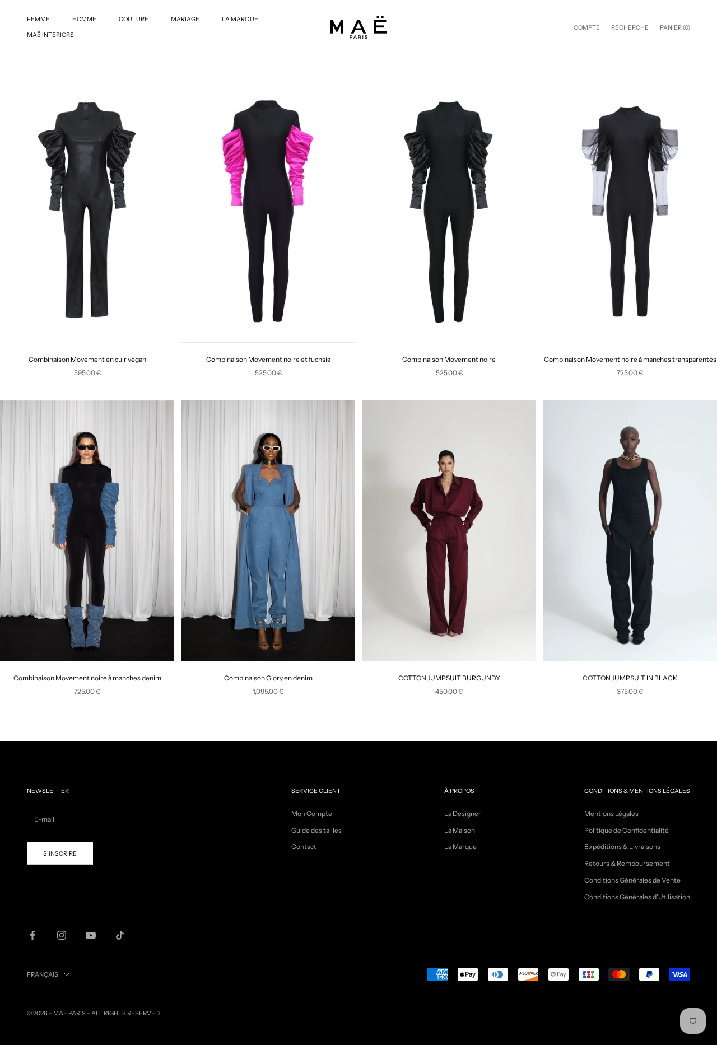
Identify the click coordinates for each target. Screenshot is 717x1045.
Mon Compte (311, 813)
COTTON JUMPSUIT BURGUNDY (449, 678)
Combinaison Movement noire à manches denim (87, 678)
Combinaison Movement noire (449, 359)
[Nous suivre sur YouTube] (90, 935)
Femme (38, 19)
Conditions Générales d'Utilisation (637, 897)
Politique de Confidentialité (626, 830)
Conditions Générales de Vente (632, 880)
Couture (133, 19)
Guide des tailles (316, 830)
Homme (84, 19)
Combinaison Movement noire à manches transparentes (630, 359)
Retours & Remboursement (627, 863)
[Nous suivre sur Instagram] (61, 935)
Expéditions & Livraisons (622, 846)
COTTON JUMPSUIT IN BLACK (630, 678)
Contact (303, 846)
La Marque (240, 19)
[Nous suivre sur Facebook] (32, 935)
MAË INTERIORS (50, 35)
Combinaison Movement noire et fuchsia (268, 359)
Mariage (185, 19)
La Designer (462, 813)
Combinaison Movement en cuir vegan (87, 359)
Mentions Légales (611, 813)
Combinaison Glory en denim (268, 678)
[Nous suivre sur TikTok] (119, 935)
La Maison (459, 830)
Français (42, 974)
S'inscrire (60, 853)
